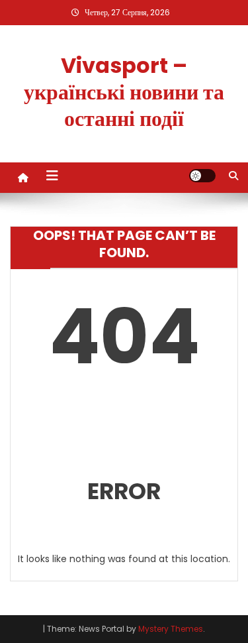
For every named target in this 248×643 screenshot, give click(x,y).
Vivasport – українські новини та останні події (124, 91)
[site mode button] (202, 175)
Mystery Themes (170, 628)
